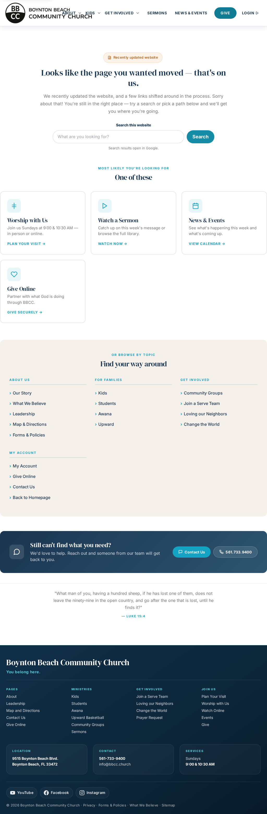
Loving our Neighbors (205, 413)
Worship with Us (215, 703)
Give (225, 13)
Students (107, 403)
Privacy (89, 805)
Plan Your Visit (214, 696)
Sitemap (168, 805)
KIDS (90, 13)
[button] (81, 13)
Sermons (157, 13)
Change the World (202, 424)
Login (249, 13)
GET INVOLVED (119, 13)
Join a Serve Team (202, 403)
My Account (25, 465)
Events (207, 717)
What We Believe (29, 403)
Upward (106, 424)
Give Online (24, 476)
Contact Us (24, 486)
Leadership (24, 413)
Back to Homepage (31, 497)
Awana (105, 413)
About (11, 696)
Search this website (133, 125)
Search (200, 136)
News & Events (191, 13)
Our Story (22, 393)
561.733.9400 (239, 552)
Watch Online (213, 710)
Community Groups (203, 393)
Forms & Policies (29, 434)
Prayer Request (149, 717)
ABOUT (69, 13)
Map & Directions (30, 424)
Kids (102, 393)
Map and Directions (23, 710)
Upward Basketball (87, 717)
